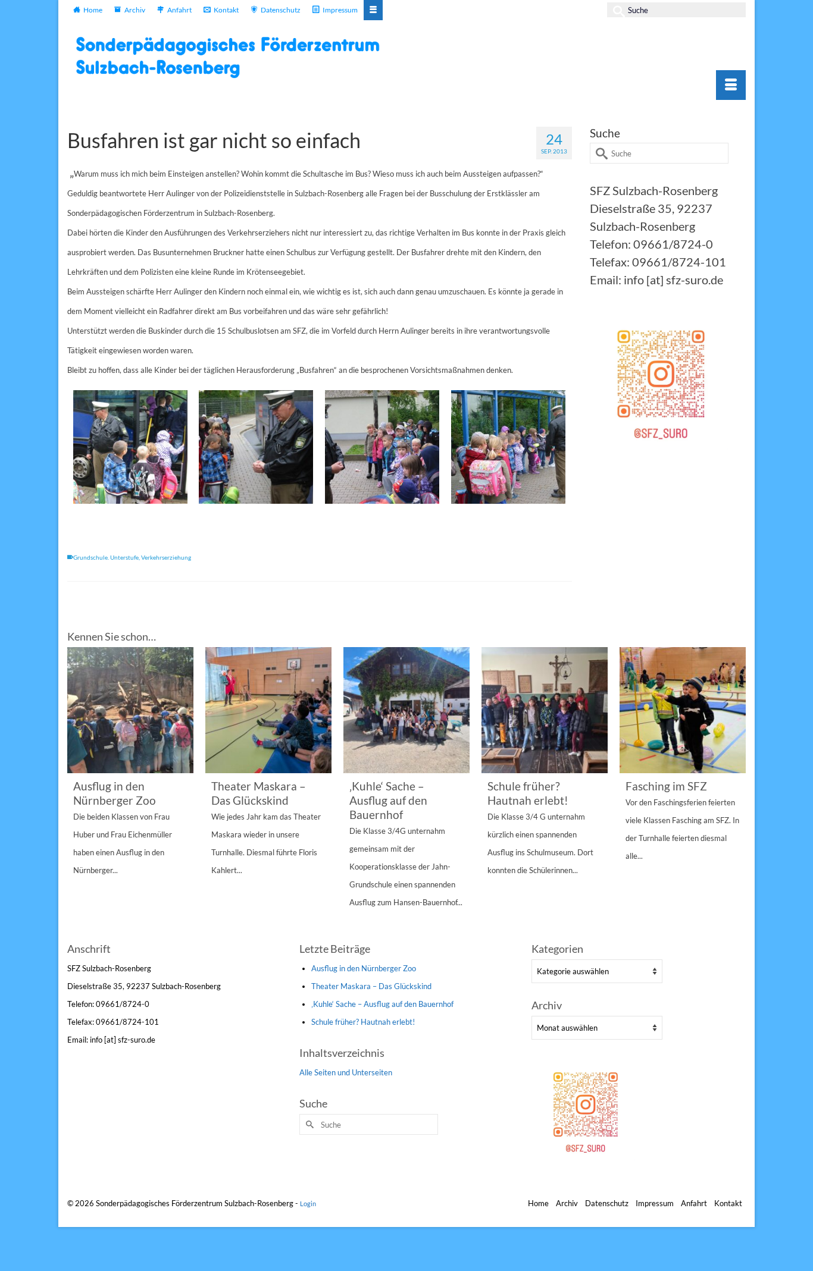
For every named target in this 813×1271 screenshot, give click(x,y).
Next (735, 793)
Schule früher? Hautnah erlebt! (363, 1022)
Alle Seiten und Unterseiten (345, 1072)
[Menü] (731, 85)
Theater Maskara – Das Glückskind (371, 986)
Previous (77, 793)
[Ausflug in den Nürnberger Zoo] (130, 710)
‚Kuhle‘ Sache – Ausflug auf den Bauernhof (382, 1004)
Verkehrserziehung (166, 557)
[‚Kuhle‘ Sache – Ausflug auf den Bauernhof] (406, 710)
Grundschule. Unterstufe (106, 557)
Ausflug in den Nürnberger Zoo (363, 968)
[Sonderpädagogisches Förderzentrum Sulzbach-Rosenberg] (234, 57)
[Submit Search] (616, 9)
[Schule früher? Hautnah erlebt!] (544, 710)
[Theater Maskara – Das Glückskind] (268, 710)
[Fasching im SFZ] (683, 710)
